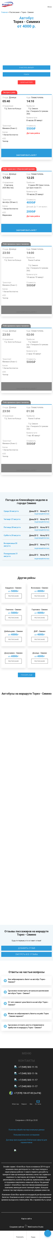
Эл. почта (38, 1104)
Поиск (33, 1237)
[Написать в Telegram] (24, 1101)
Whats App (15, 1104)
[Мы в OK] (31, 1207)
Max (31, 1104)
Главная (4, 12)
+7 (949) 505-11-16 (27, 1073)
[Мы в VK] (22, 1207)
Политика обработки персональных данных (26, 1130)
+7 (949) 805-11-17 (27, 1086)
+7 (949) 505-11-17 (27, 1080)
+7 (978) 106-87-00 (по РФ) (27, 1093)
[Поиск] (33, 1234)
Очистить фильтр (26, 67)
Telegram (24, 1104)
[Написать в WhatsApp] (15, 1101)
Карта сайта (26, 1219)
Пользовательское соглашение (26, 1135)
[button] (26, 980)
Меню (50, 7)
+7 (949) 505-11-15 (27, 1067)
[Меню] (50, 4)
